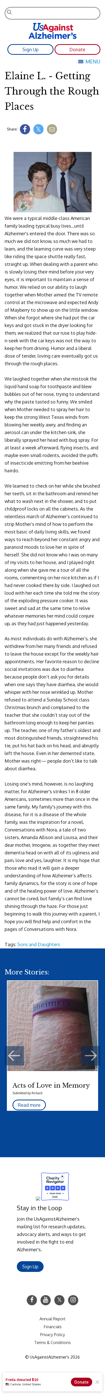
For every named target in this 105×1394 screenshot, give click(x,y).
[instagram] (73, 1300)
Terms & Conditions (52, 1342)
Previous (14, 1055)
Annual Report (52, 1318)
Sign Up (30, 49)
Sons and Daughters (38, 944)
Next (90, 1055)
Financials (53, 1326)
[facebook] (25, 129)
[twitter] (38, 129)
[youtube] (46, 1300)
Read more (29, 1105)
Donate (77, 49)
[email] (52, 129)
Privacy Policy (52, 1334)
